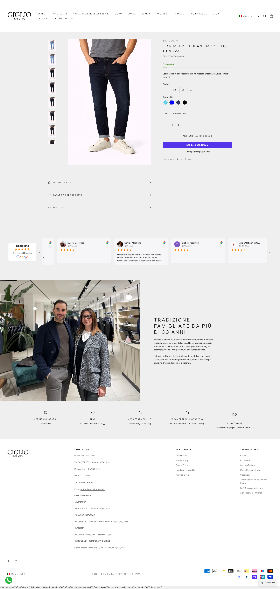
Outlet (42, 14)
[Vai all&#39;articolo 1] (52, 45)
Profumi (180, 14)
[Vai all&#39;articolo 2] (52, 60)
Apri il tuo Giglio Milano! (251, 492)
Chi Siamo (43, 18)
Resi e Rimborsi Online (250, 470)
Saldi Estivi (59, 14)
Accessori (163, 14)
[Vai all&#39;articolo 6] (52, 117)
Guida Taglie (199, 14)
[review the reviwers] (47, 242)
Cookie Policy (182, 465)
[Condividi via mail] (189, 159)
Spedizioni (245, 475)
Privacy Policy (182, 460)
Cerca (243, 455)
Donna (132, 14)
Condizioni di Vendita (185, 470)
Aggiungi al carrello (197, 136)
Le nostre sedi (64, 18)
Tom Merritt (171, 41)
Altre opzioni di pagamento (197, 151)
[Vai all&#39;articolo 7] (52, 131)
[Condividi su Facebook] (177, 159)
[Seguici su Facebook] (8, 560)
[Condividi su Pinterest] (185, 159)
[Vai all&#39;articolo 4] (52, 88)
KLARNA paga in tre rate (251, 488)
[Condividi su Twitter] (181, 159)
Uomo (118, 14)
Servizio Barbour (247, 465)
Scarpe (146, 14)
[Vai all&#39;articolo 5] (52, 102)
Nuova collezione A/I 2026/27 (91, 14)
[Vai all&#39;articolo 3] (52, 74)
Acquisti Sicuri (182, 475)
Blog (216, 14)
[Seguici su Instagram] (16, 560)
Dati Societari (182, 455)
